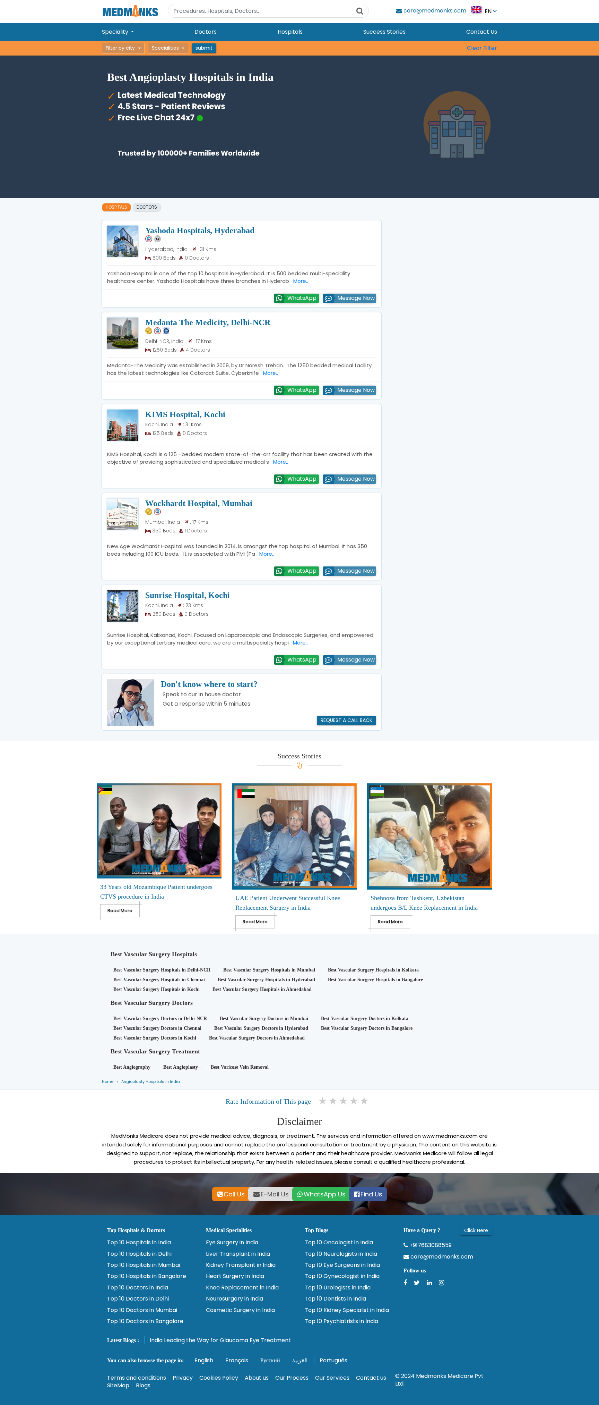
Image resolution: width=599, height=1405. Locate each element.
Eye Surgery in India (232, 1242)
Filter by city (120, 47)
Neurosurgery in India (234, 1299)
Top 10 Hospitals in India (139, 1242)
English (203, 1360)
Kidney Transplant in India (241, 1265)
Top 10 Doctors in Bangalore (145, 1321)
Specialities (165, 47)
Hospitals (290, 32)
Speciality (116, 32)
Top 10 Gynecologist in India (342, 1276)
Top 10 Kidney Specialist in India (347, 1310)
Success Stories (384, 32)
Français (236, 1360)
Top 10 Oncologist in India (339, 1242)
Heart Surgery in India (235, 1276)
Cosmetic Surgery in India (240, 1310)
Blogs (143, 1385)
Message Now (356, 298)
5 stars (364, 1101)
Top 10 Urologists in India (338, 1288)
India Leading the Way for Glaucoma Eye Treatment (220, 1340)
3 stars (344, 1101)
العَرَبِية (299, 1360)
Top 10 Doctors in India (137, 1288)
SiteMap (118, 1385)
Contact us (371, 1378)
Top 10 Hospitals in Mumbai (143, 1265)
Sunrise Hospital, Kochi (187, 595)
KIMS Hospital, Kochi (185, 414)
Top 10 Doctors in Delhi (138, 1299)
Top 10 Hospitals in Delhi (139, 1254)
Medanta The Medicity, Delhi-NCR (207, 322)
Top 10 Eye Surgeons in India (342, 1265)
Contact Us (481, 32)
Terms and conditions (136, 1378)
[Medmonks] (130, 11)
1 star (323, 1101)
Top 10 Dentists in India (335, 1299)
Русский (270, 1360)
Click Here (476, 1230)
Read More (119, 910)
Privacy (183, 1378)
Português (333, 1360)
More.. (299, 281)
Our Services (332, 1378)
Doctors (205, 32)
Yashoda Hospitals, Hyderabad (199, 230)
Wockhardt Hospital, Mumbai (198, 503)
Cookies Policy (218, 1378)
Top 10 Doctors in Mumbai (142, 1310)
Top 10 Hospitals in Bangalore (146, 1276)
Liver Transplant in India (238, 1254)
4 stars (354, 1101)
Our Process (292, 1378)
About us (257, 1378)
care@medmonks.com (441, 1257)
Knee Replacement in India (242, 1288)
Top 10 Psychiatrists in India (341, 1321)
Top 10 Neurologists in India (341, 1254)
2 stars (333, 1101)
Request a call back (346, 720)
